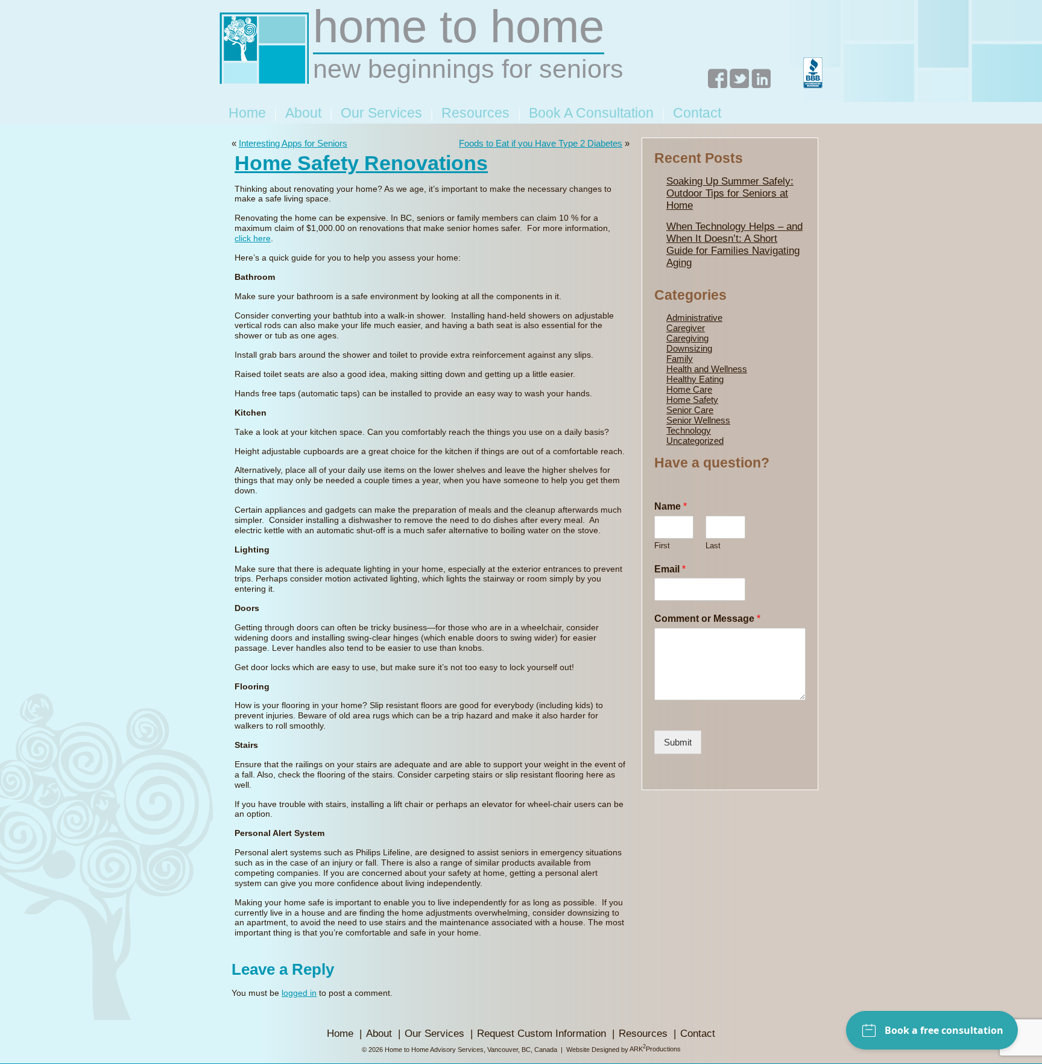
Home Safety (692, 399)
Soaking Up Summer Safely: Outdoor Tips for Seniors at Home (730, 193)
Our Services (381, 113)
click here (253, 238)
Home (247, 113)
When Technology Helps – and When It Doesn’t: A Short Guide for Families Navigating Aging (734, 244)
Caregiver (685, 328)
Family (679, 358)
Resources (475, 113)
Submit (678, 742)
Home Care (689, 389)
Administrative (694, 317)
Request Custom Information (541, 1033)
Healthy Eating (695, 379)
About (303, 113)
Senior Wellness (698, 420)
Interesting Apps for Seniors (293, 143)
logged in (299, 993)
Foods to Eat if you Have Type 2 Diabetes (540, 143)
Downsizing (689, 348)
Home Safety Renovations (361, 162)
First (662, 545)
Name (670, 506)
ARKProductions (655, 1049)
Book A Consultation (591, 113)
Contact (697, 113)
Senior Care (689, 410)
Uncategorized (695, 440)
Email (670, 569)
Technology (688, 430)
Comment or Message (707, 618)
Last (713, 545)
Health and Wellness (706, 369)
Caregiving (687, 338)
